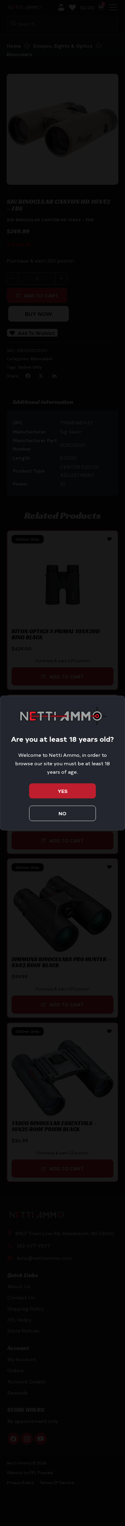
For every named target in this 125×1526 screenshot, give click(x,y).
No (62, 813)
